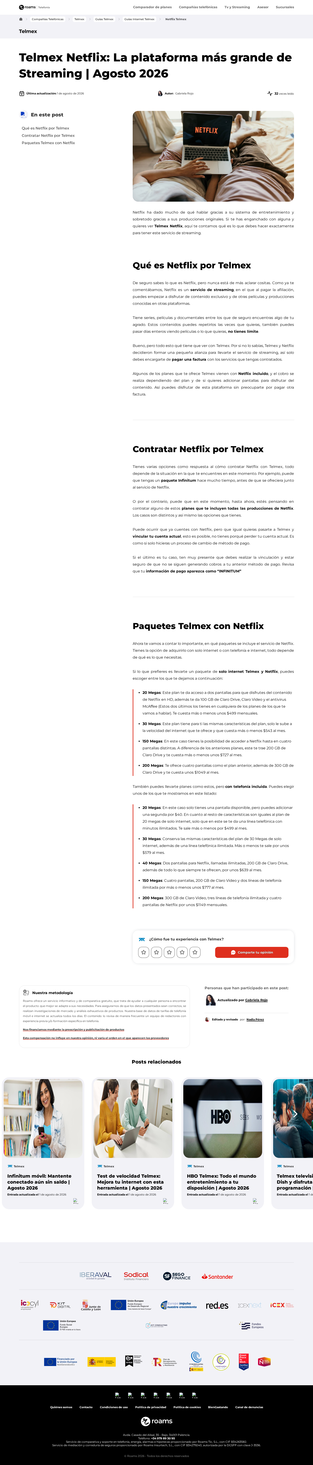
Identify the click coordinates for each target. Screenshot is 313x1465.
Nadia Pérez (255, 1019)
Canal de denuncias (249, 1235)
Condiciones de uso (278, 1455)
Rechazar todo (285, 1430)
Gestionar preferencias (265, 1441)
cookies (250, 1376)
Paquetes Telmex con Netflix (48, 143)
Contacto (86, 1235)
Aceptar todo (245, 1430)
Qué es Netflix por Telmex (45, 128)
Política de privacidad (242, 1455)
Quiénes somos (61, 1235)
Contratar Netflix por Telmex (48, 135)
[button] (187, 1235)
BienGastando (218, 1235)
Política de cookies (187, 1235)
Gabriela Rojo (256, 1000)
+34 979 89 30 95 (163, 1266)
